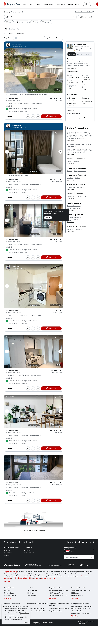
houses (36, 578)
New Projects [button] (48, 4)
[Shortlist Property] (60, 51)
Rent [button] (31, 4)
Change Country (70, 548)
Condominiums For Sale (56, 595)
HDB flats (15, 578)
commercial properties (48, 578)
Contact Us (28, 547)
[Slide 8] (37, 90)
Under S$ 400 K (71, 196)
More (77, 4)
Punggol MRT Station (73, 220)
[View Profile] (16, 45)
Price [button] (88, 54)
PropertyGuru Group (11, 547)
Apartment (82, 137)
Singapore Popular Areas (80, 604)
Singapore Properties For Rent (81, 590)
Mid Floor (77, 178)
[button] (6, 29)
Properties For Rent (78, 588)
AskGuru (7, 590)
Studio (69, 161)
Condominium (74, 137)
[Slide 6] (34, 90)
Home (6, 12)
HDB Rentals (75, 593)
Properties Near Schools (57, 611)
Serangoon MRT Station (74, 217)
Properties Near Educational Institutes (59, 605)
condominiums (83, 576)
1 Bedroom (76, 161)
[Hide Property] (55, 51)
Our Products (8, 553)
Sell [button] (38, 4)
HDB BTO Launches (10, 595)
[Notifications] (94, 4)
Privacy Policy (24, 613)
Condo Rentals (76, 595)
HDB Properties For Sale (56, 593)
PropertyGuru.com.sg (10, 571)
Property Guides (9, 593)
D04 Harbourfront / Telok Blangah (81, 606)
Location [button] (80, 54)
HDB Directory (31, 593)
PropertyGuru (9, 588)
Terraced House (81, 138)
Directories (30, 588)
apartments (7, 578)
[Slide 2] (30, 171)
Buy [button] (24, 4)
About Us (7, 550)
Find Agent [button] (61, 4)
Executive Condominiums (25, 578)
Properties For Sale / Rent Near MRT (37, 605)
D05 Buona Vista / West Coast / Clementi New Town (80, 610)
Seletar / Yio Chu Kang (74, 206)
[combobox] (40, 17)
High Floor (70, 178)
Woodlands (78, 229)
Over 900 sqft (81, 187)
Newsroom (27, 550)
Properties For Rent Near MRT (36, 611)
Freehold (69, 171)
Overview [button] (72, 54)
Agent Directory (31, 595)
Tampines (70, 229)
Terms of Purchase (47, 623)
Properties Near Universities (58, 608)
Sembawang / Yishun (73, 208)
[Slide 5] (31, 90)
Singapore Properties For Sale (58, 590)
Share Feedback (29, 553)
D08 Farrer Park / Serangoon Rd (81, 613)
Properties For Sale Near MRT (36, 608)
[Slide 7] (35, 90)
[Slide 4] (34, 171)
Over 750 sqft (71, 187)
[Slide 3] (33, 171)
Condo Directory (32, 590)
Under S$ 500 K (82, 196)
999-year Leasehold (80, 171)
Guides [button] (70, 4)
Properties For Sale (55, 588)
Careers (6, 555)
